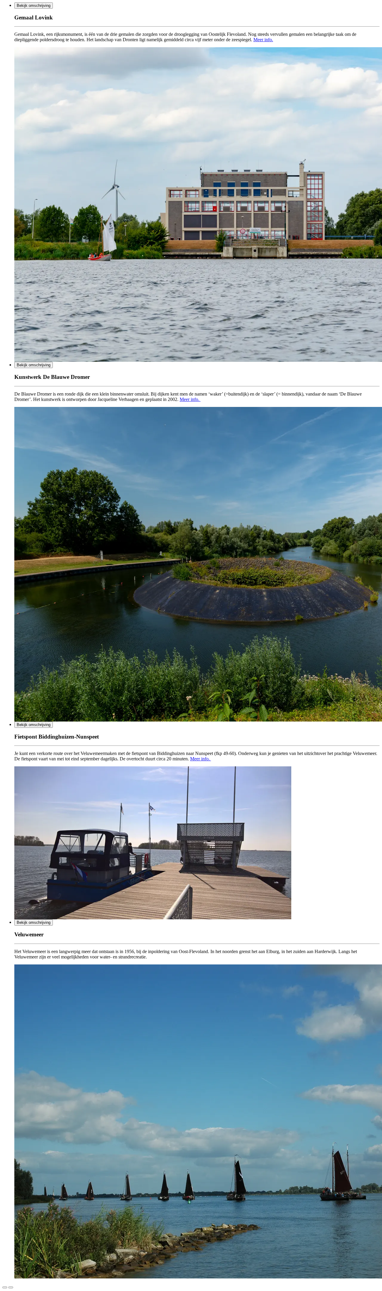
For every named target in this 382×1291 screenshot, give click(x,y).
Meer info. (263, 39)
